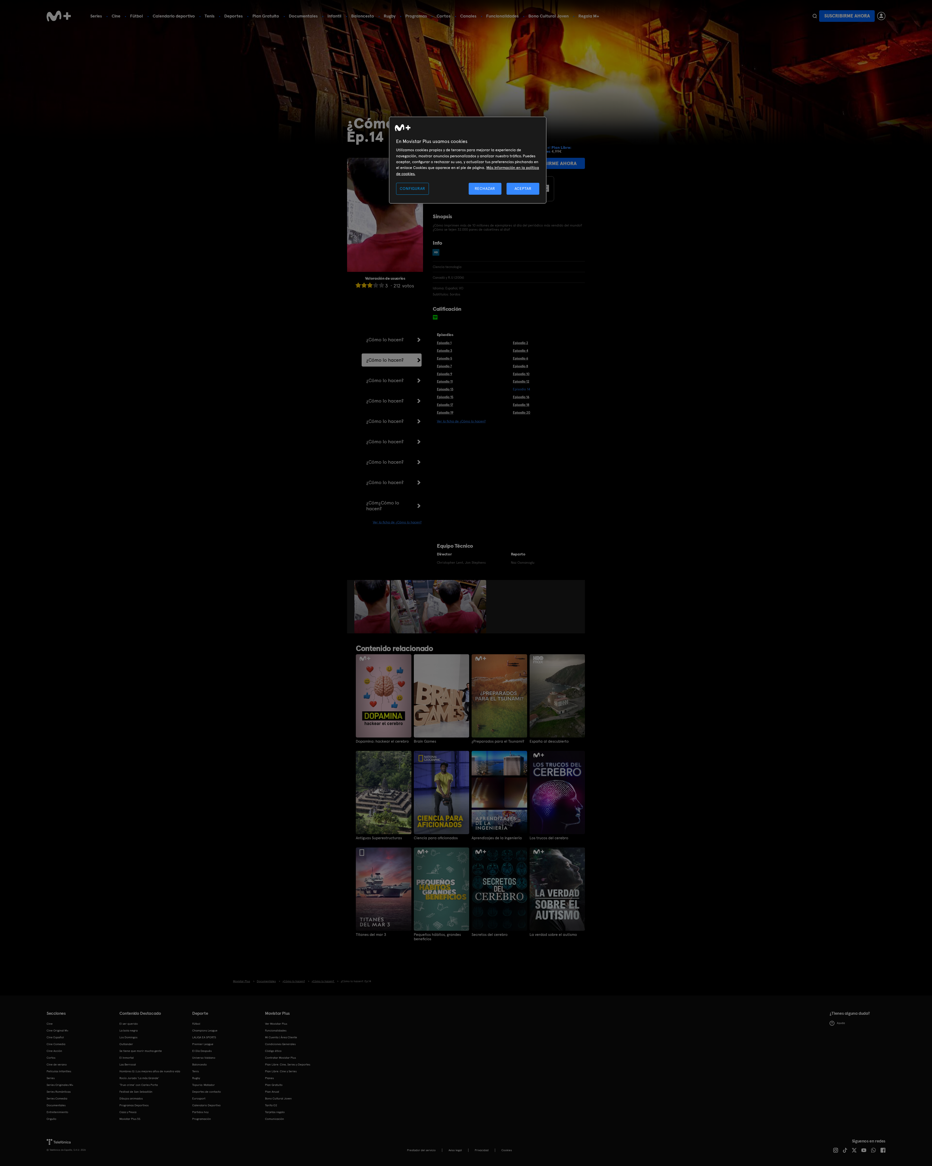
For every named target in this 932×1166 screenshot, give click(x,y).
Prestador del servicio (421, 1150)
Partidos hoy (200, 1112)
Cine (116, 15)
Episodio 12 (521, 381)
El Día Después (202, 1051)
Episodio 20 (521, 412)
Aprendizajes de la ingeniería (497, 838)
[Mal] (364, 285)
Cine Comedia (56, 1044)
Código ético (273, 1051)
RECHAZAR (485, 188)
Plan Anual (272, 1091)
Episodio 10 (521, 374)
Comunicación (274, 1119)
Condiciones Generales (280, 1044)
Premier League (202, 1044)
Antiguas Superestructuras (379, 838)
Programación (201, 1119)
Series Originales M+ (60, 1085)
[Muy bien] (381, 285)
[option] (372, 606)
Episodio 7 (444, 366)
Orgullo (51, 1119)
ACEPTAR (523, 188)
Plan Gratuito (265, 15)
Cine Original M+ (57, 1030)
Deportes (233, 15)
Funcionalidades (502, 15)
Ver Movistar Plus (276, 1023)
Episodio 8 (520, 366)
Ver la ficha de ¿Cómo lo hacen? (397, 522)
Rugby (390, 15)
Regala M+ (588, 15)
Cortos (443, 15)
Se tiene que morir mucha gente (140, 1051)
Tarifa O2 (271, 1105)
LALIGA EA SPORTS (204, 1037)
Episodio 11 (445, 381)
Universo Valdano (203, 1057)
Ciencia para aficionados (436, 838)
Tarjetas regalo (275, 1112)
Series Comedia (57, 1098)
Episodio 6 (520, 358)
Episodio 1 (444, 343)
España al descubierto (549, 741)
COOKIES (506, 1150)
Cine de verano (57, 1064)
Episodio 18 (521, 405)
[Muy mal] (358, 285)
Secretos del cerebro (490, 934)
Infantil (334, 15)
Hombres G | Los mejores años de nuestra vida (149, 1071)
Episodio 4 (520, 350)
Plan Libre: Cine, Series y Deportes (287, 1064)
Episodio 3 (444, 350)
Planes (269, 1078)
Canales (468, 15)
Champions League (204, 1030)
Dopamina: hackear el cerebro (382, 741)
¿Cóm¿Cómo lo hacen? (382, 506)
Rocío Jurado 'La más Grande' (139, 1078)
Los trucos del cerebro (549, 838)
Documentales (303, 15)
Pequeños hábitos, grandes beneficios (437, 936)
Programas (416, 15)
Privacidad (482, 1150)
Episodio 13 (445, 389)
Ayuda (841, 1023)
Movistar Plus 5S (129, 1119)
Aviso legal (455, 1150)
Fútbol (136, 15)
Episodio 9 (444, 374)
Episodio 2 (520, 343)
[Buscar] (815, 16)
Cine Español (55, 1037)
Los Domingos (128, 1037)
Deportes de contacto (206, 1091)
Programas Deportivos (134, 1105)
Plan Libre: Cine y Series (281, 1071)
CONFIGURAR (412, 188)
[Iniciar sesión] (881, 16)
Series (96, 15)
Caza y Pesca (127, 1112)
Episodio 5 (444, 358)
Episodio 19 (445, 412)
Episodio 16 (521, 397)
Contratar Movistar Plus (280, 1057)
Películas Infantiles (59, 1071)
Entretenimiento (57, 1112)
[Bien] (375, 285)
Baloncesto (362, 15)
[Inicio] (59, 16)
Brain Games (425, 741)
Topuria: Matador (203, 1085)
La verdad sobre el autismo (553, 934)
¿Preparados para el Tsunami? (498, 741)
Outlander (126, 1044)
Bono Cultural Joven (548, 15)
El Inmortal (126, 1057)
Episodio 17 (445, 405)
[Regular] (370, 285)
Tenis (210, 15)
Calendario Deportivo (206, 1105)
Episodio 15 (445, 397)
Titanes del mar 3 (371, 934)
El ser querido (128, 1023)
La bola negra (128, 1030)
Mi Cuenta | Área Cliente (281, 1037)
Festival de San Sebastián (135, 1091)
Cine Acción (54, 1051)
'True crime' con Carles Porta (138, 1085)
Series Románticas (59, 1091)
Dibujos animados (131, 1098)
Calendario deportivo (174, 15)
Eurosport (198, 1098)
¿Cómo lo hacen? (385, 340)
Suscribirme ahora (847, 16)
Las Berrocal (127, 1064)
